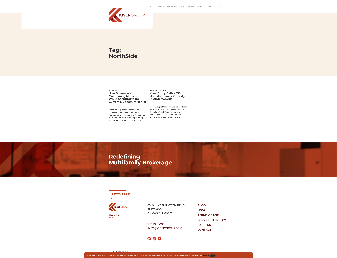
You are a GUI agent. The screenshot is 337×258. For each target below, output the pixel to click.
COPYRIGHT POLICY (211, 220)
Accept (213, 256)
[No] (250, 253)
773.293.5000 (156, 224)
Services (161, 6)
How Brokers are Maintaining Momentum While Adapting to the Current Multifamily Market (127, 98)
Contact (218, 6)
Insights (182, 6)
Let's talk (121, 194)
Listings (152, 6)
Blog (201, 205)
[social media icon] (150, 239)
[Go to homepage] (124, 14)
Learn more (206, 255)
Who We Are (172, 6)
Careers (191, 6)
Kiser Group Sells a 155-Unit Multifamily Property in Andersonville (167, 96)
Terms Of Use (208, 215)
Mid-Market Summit (204, 6)
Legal (202, 210)
